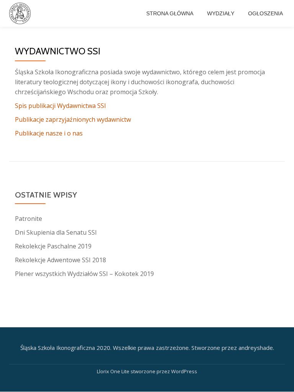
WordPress (184, 371)
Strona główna (169, 13)
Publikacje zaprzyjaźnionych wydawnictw (73, 119)
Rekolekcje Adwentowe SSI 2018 (60, 260)
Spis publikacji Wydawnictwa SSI (60, 105)
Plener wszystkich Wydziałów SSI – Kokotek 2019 (84, 274)
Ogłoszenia (265, 13)
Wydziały (220, 13)
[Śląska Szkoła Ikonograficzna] (21, 13)
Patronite (28, 218)
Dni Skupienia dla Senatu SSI (56, 232)
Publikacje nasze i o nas (49, 133)
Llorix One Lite (114, 371)
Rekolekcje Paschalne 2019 (53, 246)
